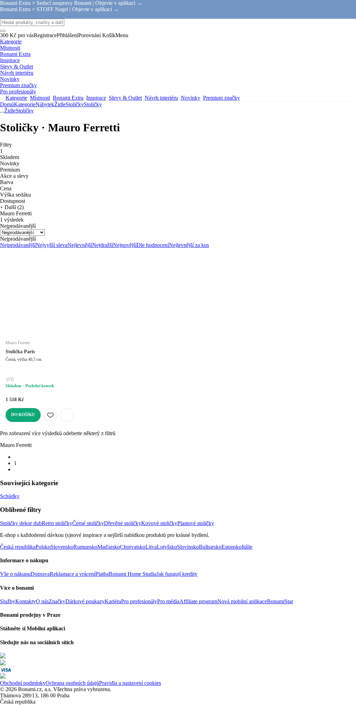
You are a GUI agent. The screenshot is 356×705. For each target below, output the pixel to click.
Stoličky (93, 104)
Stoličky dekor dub (21, 523)
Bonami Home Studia (132, 574)
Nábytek (44, 104)
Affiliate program (198, 601)
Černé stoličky (88, 523)
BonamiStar (280, 601)
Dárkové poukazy (85, 601)
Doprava (40, 574)
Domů (7, 104)
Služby (7, 601)
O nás (42, 601)
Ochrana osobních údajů (72, 683)
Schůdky (9, 496)
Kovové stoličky (159, 523)
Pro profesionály (139, 601)
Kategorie (24, 104)
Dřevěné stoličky (122, 523)
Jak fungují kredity (176, 574)
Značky (57, 601)
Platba (102, 574)
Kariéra (113, 601)
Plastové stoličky (195, 523)
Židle (60, 104)
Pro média (168, 601)
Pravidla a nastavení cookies (130, 683)
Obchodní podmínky (23, 683)
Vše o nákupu (15, 574)
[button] (67, 415)
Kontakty (25, 601)
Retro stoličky (57, 523)
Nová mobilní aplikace (242, 601)
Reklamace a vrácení (72, 574)
